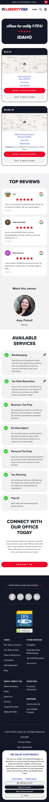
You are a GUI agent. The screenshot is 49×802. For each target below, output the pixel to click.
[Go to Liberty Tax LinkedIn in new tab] (36, 597)
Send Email (24, 82)
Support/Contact (11, 706)
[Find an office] (46, 2)
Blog (6, 670)
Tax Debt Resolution (35, 658)
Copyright (24, 736)
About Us (8, 696)
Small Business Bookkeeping (33, 651)
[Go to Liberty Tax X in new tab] (28, 597)
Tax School (31, 663)
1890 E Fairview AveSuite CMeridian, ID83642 (24, 135)
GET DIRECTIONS (25, 97)
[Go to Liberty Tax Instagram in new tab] (20, 597)
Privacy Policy (17, 779)
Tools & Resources (12, 655)
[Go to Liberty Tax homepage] (15, 9)
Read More (8, 210)
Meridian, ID (9, 109)
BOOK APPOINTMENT (25, 90)
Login (34, 9)
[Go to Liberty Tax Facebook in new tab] (12, 597)
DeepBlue (31, 644)
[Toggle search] (40, 9)
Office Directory (11, 686)
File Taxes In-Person (13, 644)
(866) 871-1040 (10, 711)
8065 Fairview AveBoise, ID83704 (24, 77)
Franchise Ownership (31, 688)
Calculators (9, 660)
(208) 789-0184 (24, 85)
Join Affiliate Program (32, 711)
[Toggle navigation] (45, 9)
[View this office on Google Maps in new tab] (41, 194)
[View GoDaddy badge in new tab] (24, 630)
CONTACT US (24, 564)
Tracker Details (30, 779)
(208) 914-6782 (24, 143)
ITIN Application (11, 665)
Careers (7, 701)
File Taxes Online (11, 650)
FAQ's (6, 691)
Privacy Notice (24, 742)
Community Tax (33, 704)
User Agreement (24, 747)
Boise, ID (7, 51)
